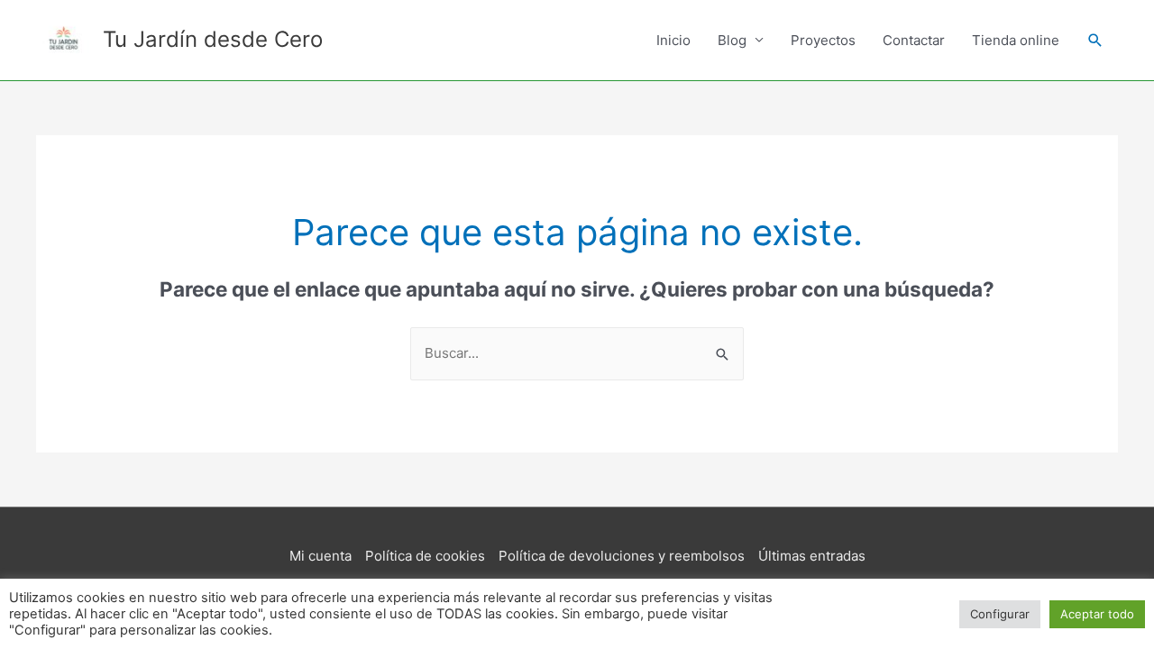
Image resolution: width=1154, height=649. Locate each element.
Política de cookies (425, 555)
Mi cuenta (320, 555)
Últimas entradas (812, 555)
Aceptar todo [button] (1097, 614)
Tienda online (1015, 40)
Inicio (673, 40)
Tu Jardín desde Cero (213, 39)
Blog (732, 40)
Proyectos (823, 40)
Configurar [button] (1000, 614)
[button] (1095, 41)
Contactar (914, 40)
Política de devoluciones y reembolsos (622, 555)
